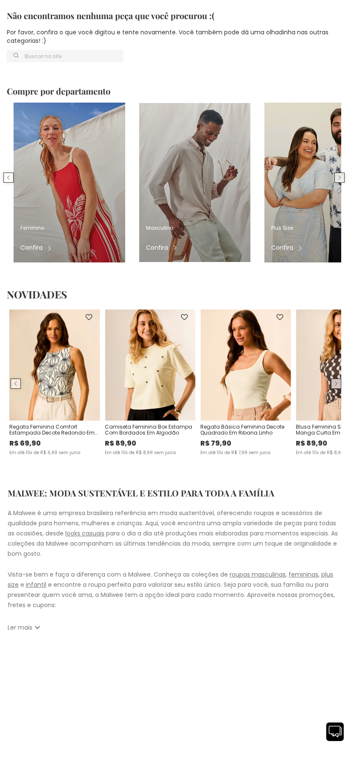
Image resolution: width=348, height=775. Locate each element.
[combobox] (65, 56)
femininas (303, 574)
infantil (36, 584)
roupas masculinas (258, 574)
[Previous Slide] (8, 178)
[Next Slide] (339, 178)
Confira (31, 248)
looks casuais (84, 533)
